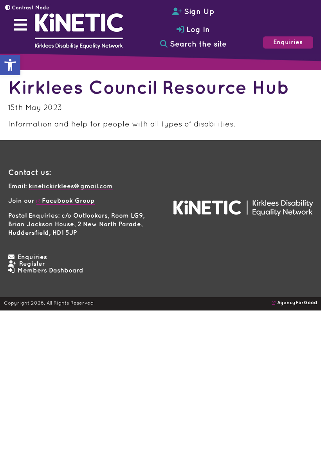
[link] (10, 65)
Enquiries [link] (288, 42)
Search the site (197, 44)
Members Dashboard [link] (50, 271)
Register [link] (32, 264)
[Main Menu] (20, 25)
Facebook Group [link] (68, 201)
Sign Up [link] (198, 12)
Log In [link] (197, 30)
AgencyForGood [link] (297, 302)
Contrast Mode (29, 7)
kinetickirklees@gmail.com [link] (71, 186)
